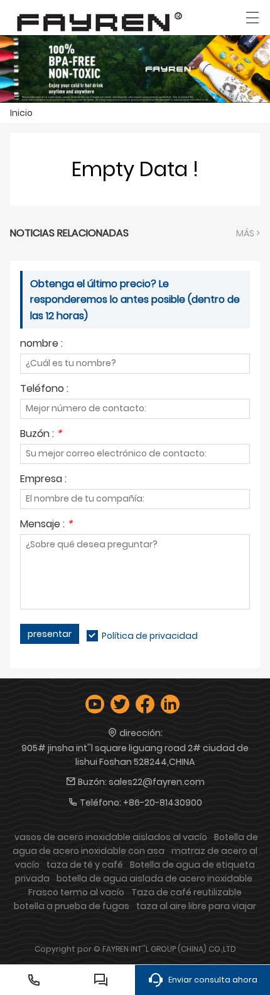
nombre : (41, 344)
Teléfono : (44, 390)
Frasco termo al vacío (76, 892)
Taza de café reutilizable (186, 892)
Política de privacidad (150, 635)
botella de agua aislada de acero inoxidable (154, 878)
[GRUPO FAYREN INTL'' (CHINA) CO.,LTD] (99, 20)
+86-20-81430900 (162, 802)
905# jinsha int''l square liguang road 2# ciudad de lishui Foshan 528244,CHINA (135, 755)
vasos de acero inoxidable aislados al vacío (110, 837)
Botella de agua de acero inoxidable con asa (135, 844)
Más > (248, 233)
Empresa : (43, 480)
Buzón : (41, 435)
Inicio (21, 113)
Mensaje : (46, 525)
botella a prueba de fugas (71, 906)
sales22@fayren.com (157, 782)
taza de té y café (84, 864)
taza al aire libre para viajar (196, 906)
